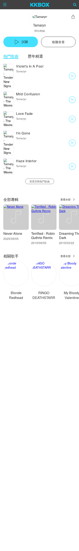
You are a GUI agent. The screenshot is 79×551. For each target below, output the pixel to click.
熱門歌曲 (11, 56)
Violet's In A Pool (29, 66)
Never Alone (12, 233)
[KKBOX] (40, 4)
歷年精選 (35, 56)
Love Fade (24, 113)
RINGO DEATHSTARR (43, 295)
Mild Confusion (28, 94)
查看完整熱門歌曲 (39, 181)
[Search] (75, 4)
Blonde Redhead (16, 295)
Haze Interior (26, 160)
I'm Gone (23, 133)
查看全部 (65, 199)
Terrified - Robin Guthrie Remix (43, 235)
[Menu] (4, 4)
